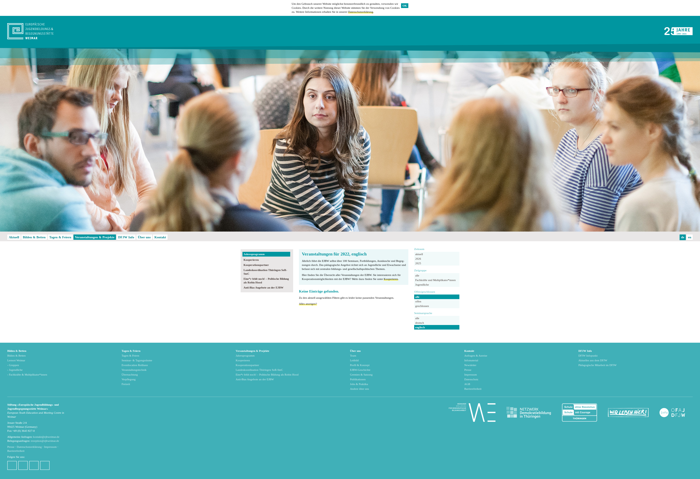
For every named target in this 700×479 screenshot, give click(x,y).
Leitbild (354, 360)
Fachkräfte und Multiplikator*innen (435, 280)
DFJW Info (126, 237)
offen (418, 301)
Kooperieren (251, 259)
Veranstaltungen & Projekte (94, 237)
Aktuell (14, 237)
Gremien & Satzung (361, 374)
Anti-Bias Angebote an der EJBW (263, 287)
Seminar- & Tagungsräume (137, 360)
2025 (418, 263)
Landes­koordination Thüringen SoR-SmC (265, 272)
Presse (467, 369)
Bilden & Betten (34, 237)
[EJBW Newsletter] (45, 465)
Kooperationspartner (256, 264)
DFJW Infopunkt (588, 355)
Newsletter (470, 365)
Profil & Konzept (360, 365)
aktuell (419, 254)
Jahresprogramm (254, 254)
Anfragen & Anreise (475, 355)
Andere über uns (359, 388)
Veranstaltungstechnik (134, 369)
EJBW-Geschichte (360, 369)
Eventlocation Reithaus (135, 365)
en (689, 237)
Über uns (144, 237)
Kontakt (160, 237)
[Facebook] (12, 465)
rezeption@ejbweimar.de (45, 440)
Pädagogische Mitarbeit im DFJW (597, 365)
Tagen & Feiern (60, 237)
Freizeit (126, 384)
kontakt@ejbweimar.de (46, 436)
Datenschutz (471, 379)
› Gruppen (13, 365)
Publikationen (358, 379)
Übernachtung (130, 374)
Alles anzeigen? (308, 303)
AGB (467, 384)
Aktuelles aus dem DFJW (592, 360)
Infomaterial (471, 360)
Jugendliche (422, 284)
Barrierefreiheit (472, 388)
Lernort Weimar (16, 360)
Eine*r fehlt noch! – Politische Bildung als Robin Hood (266, 280)
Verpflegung (129, 379)
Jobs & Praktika (359, 384)
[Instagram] (23, 465)
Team (353, 355)
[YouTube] (34, 465)
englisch (420, 327)
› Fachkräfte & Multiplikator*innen (27, 374)
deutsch (419, 322)
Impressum (470, 374)
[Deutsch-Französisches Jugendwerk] (676, 413)
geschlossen (422, 306)
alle (417, 275)
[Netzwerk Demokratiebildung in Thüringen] (528, 413)
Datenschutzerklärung (360, 11)
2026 (418, 258)
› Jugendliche (15, 369)
